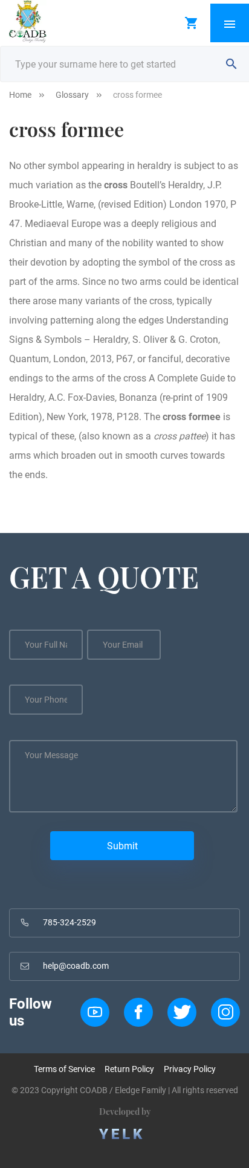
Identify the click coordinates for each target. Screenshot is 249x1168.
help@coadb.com (76, 966)
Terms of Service (64, 1069)
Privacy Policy (190, 1069)
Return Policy (129, 1069)
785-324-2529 (69, 922)
